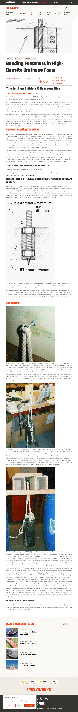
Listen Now (58, 78)
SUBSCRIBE (42, 2)
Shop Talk (40, 13)
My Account (68, 2)
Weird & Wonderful (48, 13)
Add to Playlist (60, 80)
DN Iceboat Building (27, 665)
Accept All (30, 705)
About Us (58, 13)
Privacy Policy (41, 708)
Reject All (20, 705)
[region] (20, 702)
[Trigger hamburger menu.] (70, 8)
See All (66, 624)
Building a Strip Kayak (28, 643)
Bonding (9, 58)
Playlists (56, 2)
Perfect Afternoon (57, 708)
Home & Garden (31, 13)
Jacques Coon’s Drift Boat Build (28, 633)
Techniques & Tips (29, 58)
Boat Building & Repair (10, 13)
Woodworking (22, 13)
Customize (10, 705)
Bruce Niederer (15, 79)
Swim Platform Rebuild (29, 654)
